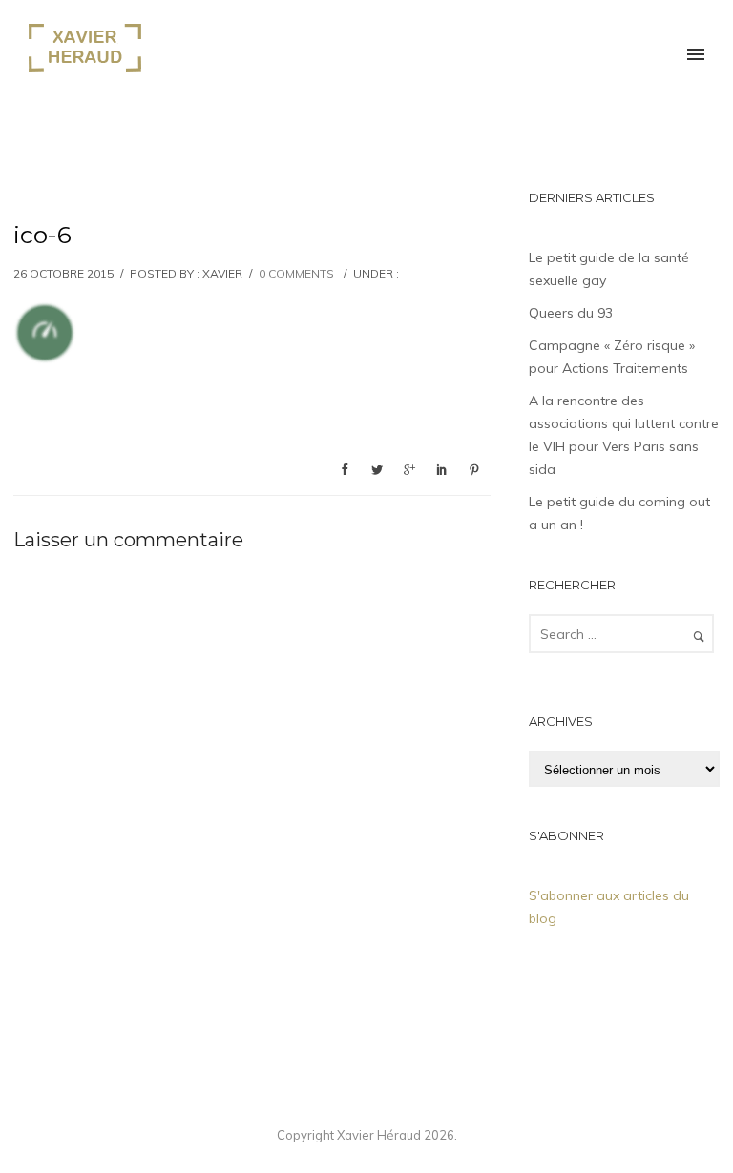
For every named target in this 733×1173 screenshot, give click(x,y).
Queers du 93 (571, 312)
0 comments (296, 273)
